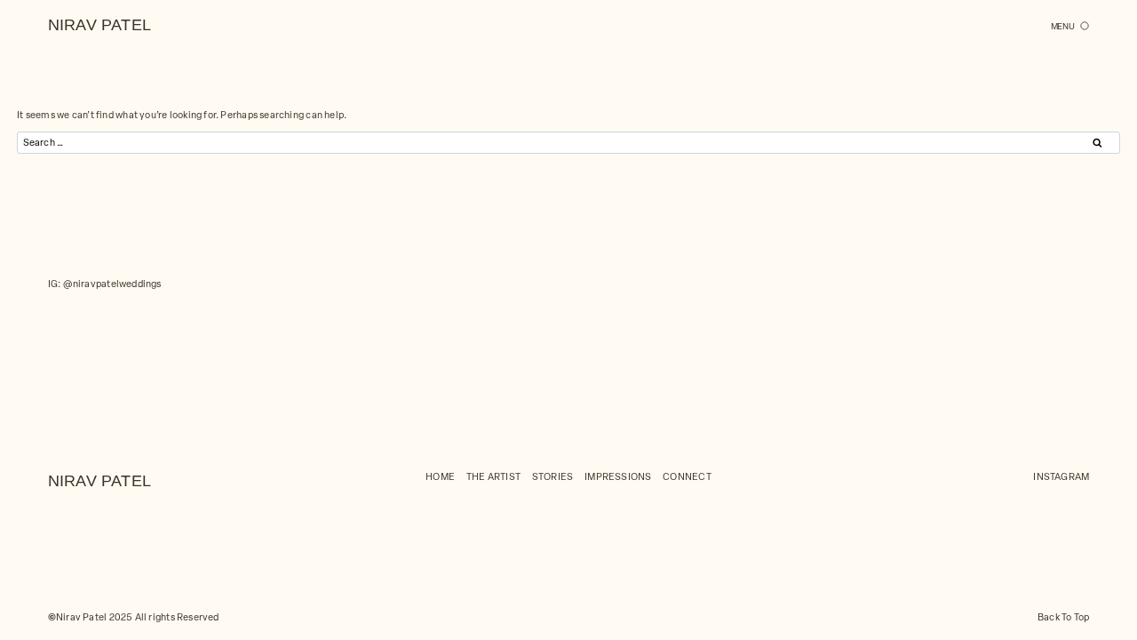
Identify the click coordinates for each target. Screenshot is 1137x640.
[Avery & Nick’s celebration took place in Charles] (1042, 359)
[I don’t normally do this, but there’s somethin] (283, 359)
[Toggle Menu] (1070, 26)
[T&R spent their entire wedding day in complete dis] (852, 359)
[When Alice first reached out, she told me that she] (473, 359)
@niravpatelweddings (112, 283)
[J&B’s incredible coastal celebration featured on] (663, 359)
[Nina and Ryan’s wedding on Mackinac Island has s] (94, 359)
